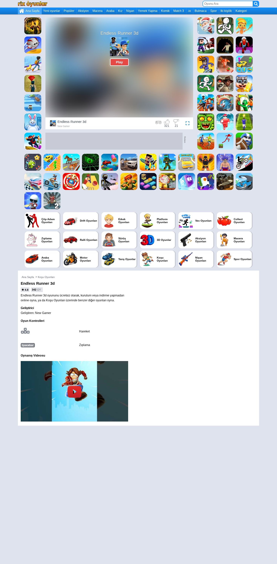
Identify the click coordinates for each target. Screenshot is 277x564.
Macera (98, 10)
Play (119, 62)
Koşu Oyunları (46, 277)
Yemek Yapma (147, 10)
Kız (120, 10)
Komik (165, 10)
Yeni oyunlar (51, 10)
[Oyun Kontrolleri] (158, 123)
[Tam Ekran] (186, 123)
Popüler (69, 10)
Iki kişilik (226, 10)
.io (189, 10)
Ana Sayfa (32, 10)
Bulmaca (201, 10)
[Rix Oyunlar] (32, 4)
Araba (110, 10)
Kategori (241, 10)
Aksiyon (83, 10)
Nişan (130, 10)
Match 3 (178, 10)
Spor (213, 10)
